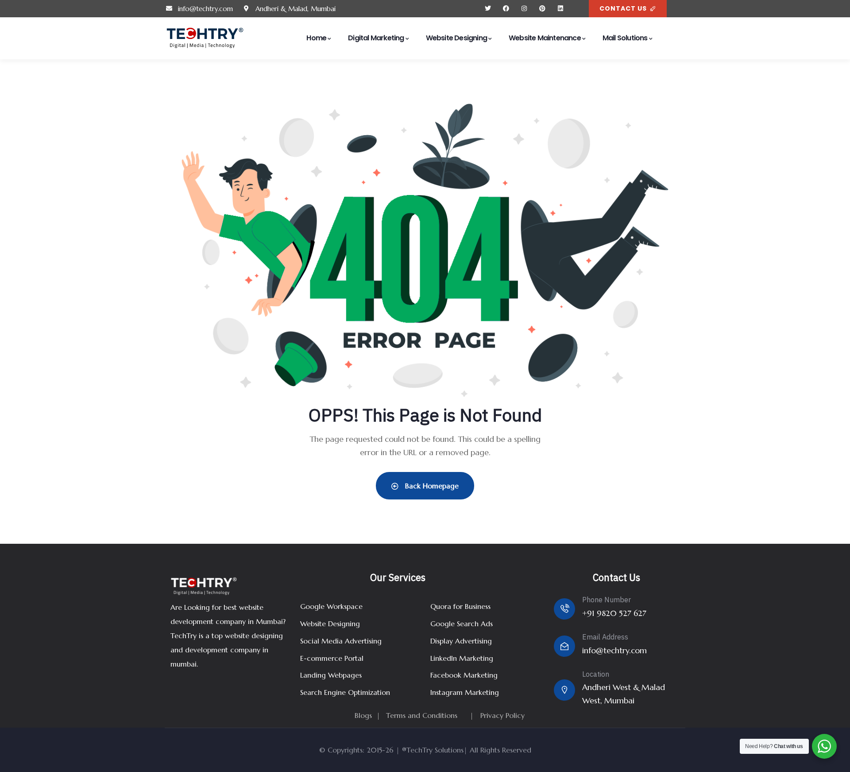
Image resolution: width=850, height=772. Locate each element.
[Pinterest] (542, 9)
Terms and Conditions (421, 715)
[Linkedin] (560, 9)
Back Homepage (431, 485)
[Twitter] (488, 9)
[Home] (204, 38)
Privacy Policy (502, 715)
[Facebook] (506, 9)
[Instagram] (524, 9)
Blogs (363, 715)
